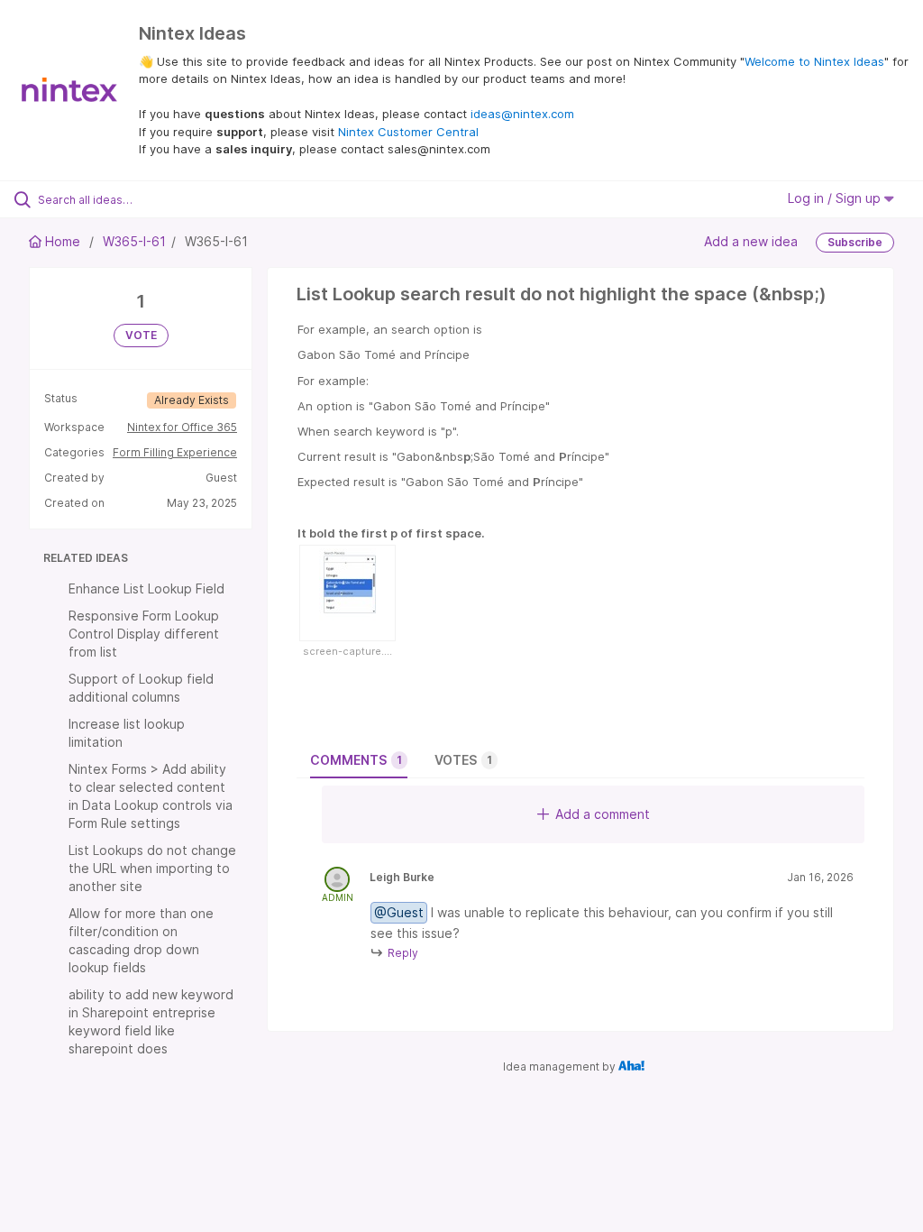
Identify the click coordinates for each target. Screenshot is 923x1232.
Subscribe (854, 242)
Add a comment (602, 814)
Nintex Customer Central (408, 131)
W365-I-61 (134, 241)
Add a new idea (751, 240)
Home (62, 241)
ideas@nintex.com (522, 113)
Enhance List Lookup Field (146, 588)
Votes (463, 760)
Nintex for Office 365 (182, 427)
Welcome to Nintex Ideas (814, 61)
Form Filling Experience (175, 452)
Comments (356, 760)
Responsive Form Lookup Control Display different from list (144, 633)
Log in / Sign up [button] (836, 198)
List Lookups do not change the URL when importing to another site (152, 868)
